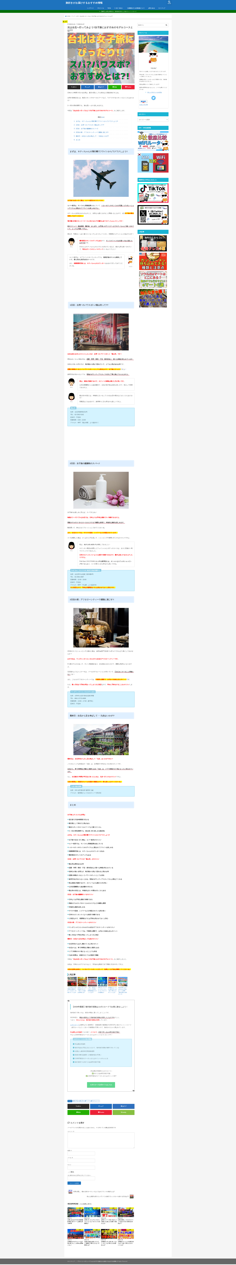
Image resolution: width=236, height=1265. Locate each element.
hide (102, 117)
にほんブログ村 (143, 104)
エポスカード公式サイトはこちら (101, 1085)
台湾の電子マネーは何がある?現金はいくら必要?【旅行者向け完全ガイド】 (122, 991)
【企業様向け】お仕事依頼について (136, 8)
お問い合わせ (151, 8)
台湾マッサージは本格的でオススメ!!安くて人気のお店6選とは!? (82, 990)
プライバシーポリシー (83, 1261)
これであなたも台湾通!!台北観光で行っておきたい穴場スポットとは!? (71, 990)
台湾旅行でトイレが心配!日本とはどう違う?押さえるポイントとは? (112, 990)
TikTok (109, 8)
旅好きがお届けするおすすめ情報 (84, 2)
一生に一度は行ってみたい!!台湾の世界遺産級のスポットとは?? (92, 990)
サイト (69, 1164)
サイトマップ (161, 8)
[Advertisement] (101, 284)
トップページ (90, 8)
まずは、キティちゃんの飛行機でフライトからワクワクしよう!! (96, 121)
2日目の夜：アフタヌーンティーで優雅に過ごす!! (91, 132)
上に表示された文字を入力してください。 (79, 1175)
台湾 (70, 1101)
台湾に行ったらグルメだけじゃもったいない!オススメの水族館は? (102, 990)
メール (70, 1157)
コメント (70, 1131)
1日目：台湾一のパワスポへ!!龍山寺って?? (89, 125)
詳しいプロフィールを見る (155, 92)
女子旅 (76, 1101)
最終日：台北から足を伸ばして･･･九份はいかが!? (91, 136)
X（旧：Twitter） (119, 8)
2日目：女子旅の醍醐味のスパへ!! (86, 128)
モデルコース (95, 1101)
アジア (87, 1101)
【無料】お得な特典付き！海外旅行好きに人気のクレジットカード (119, 11)
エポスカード (74, 1025)
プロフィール (100, 8)
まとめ (77, 140)
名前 (69, 1150)
